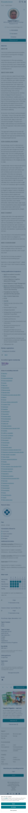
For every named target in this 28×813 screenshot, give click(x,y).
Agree (13, 803)
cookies (6, 798)
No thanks (13, 807)
